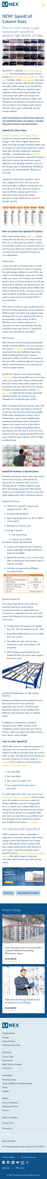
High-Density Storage (28, 893)
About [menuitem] (5, 1098)
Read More (11, 959)
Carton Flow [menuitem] (7, 1056)
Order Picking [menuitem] (8, 1041)
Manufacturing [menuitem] (9, 1079)
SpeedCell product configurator (16, 797)
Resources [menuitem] (7, 1128)
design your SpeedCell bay (14, 765)
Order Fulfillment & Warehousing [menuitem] (17, 1083)
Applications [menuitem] (8, 1033)
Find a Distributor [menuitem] (10, 1102)
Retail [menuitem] (4, 1087)
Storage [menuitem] (5, 1037)
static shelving (28, 79)
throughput (18, 348)
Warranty (20, 1167)
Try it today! (32, 822)
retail (4, 79)
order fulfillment (31, 76)
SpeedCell (35, 153)
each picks (7, 377)
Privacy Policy (8, 1157)
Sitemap (6, 1167)
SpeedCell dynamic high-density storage (20, 135)
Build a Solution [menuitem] (10, 1117)
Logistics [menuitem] (6, 1091)
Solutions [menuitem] (7, 1052)
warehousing (17, 76)
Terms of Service (28, 1157)
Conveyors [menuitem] (7, 1068)
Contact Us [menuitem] (7, 1122)
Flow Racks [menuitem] (7, 1060)
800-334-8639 (8, 1141)
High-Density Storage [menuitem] (12, 1064)
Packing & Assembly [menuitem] (11, 1045)
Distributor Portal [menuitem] (10, 1106)
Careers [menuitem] (5, 1110)
